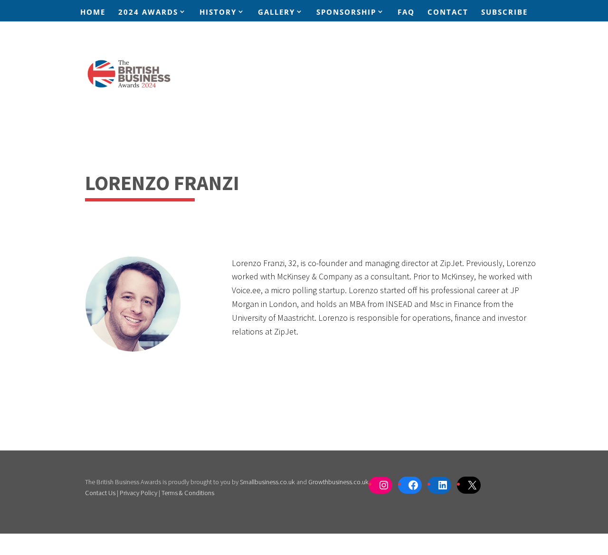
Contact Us (100, 492)
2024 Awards (148, 12)
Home (92, 13)
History (218, 12)
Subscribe (504, 13)
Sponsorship (346, 12)
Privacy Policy (138, 492)
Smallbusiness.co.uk (267, 482)
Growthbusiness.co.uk (338, 482)
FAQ (406, 13)
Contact (448, 13)
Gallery (276, 12)
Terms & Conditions (188, 492)
